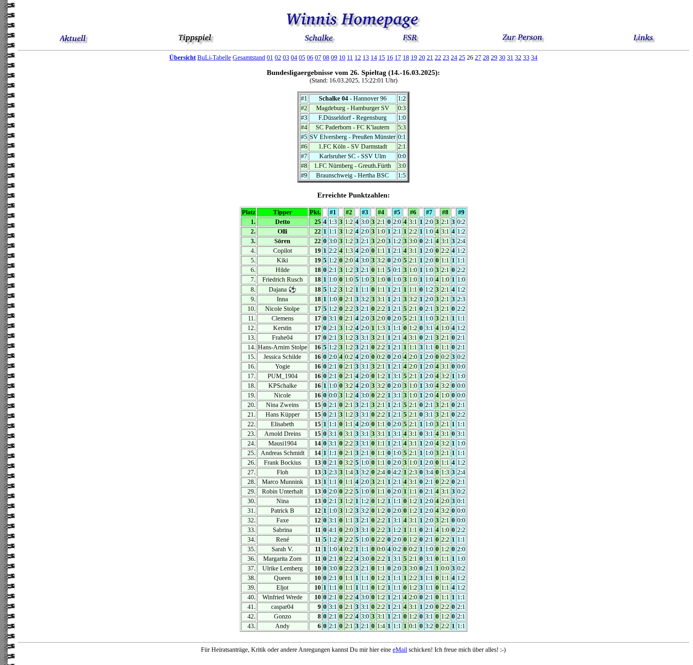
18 (406, 57)
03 (286, 57)
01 (270, 57)
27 (478, 57)
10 (342, 57)
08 (326, 57)
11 (350, 57)
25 (462, 57)
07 (318, 57)
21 (430, 57)
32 (518, 57)
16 (390, 57)
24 (454, 57)
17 (398, 57)
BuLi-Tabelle (214, 57)
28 (486, 57)
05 (302, 57)
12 (358, 57)
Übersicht (182, 57)
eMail (400, 649)
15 (382, 57)
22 (438, 57)
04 (294, 57)
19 (414, 57)
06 (310, 57)
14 (374, 57)
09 (334, 57)
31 (510, 57)
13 (366, 57)
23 (446, 57)
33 (526, 57)
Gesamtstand (249, 57)
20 (422, 57)
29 (494, 57)
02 (278, 57)
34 (534, 57)
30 (502, 57)
